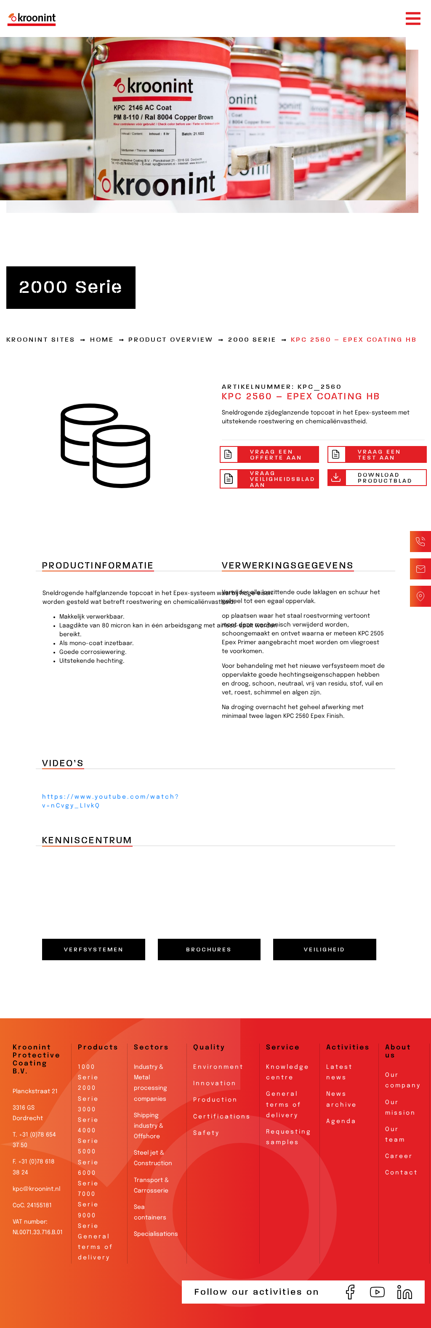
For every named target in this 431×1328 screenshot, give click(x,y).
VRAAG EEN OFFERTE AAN (276, 454)
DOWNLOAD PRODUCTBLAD (385, 477)
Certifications (222, 1117)
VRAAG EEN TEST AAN (379, 454)
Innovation (215, 1083)
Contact (401, 1173)
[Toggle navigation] (413, 18)
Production (215, 1100)
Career (399, 1156)
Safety (206, 1133)
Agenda (341, 1121)
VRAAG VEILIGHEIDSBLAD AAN (282, 479)
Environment (218, 1067)
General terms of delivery (95, 1247)
